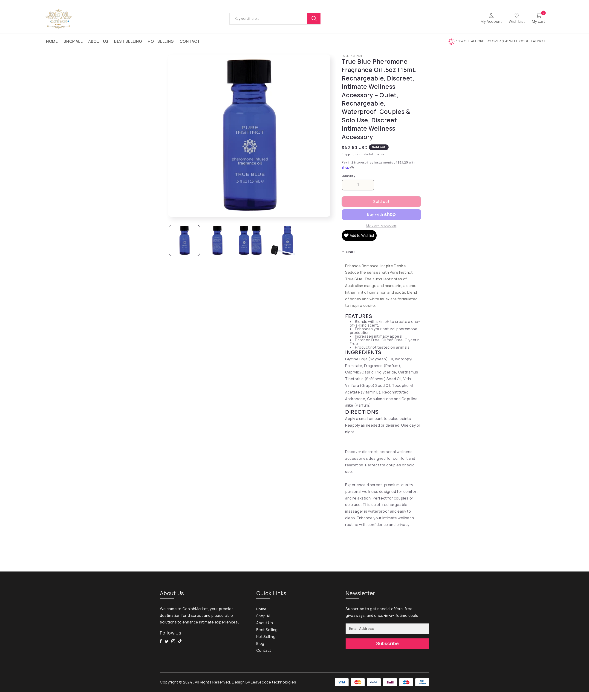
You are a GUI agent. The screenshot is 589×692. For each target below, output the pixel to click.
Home (52, 41)
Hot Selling (161, 41)
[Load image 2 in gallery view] (217, 240)
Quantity (348, 176)
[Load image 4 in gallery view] (283, 240)
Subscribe (387, 643)
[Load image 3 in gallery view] (250, 240)
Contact (190, 41)
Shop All (73, 41)
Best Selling (128, 41)
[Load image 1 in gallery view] (184, 240)
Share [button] (351, 252)
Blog (260, 643)
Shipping (348, 154)
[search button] (314, 18)
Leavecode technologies (273, 682)
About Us (98, 41)
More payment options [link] (381, 225)
